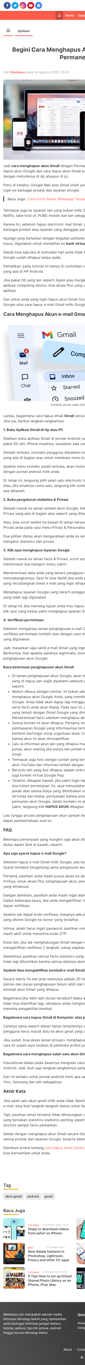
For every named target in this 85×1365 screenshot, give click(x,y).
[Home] (59, 15)
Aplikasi (24, 31)
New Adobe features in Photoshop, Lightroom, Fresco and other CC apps (48, 1255)
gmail (48, 1196)
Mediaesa (18, 72)
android (33, 1196)
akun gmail (13, 1196)
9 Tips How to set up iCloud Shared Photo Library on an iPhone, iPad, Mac (49, 1280)
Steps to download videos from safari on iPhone (48, 1231)
